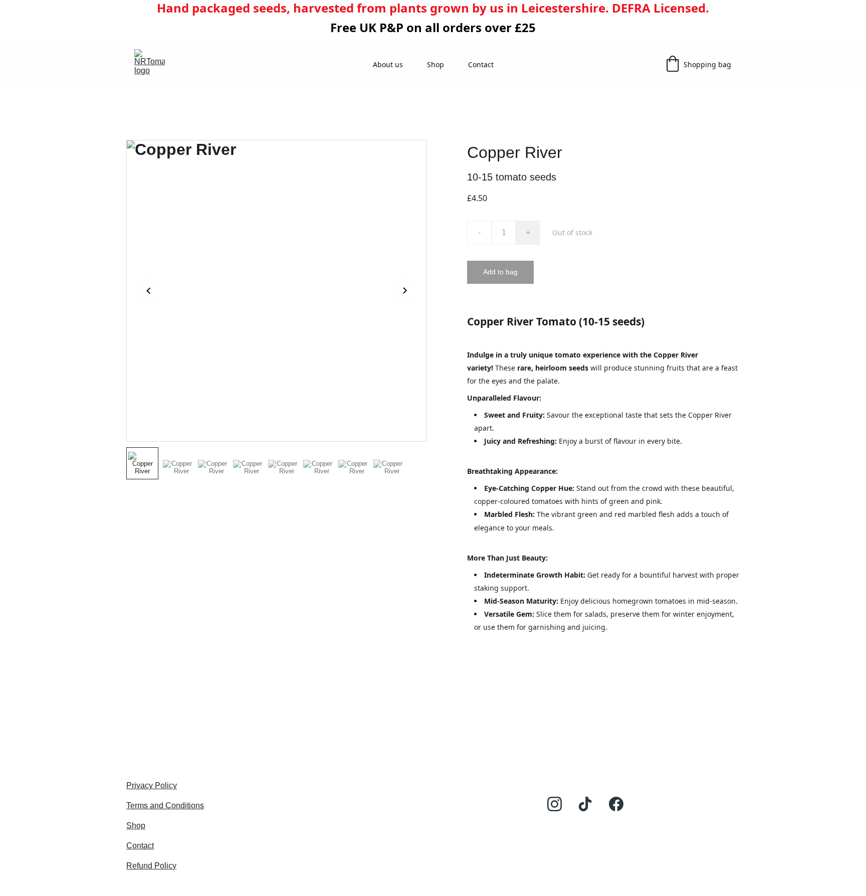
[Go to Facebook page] (616, 804)
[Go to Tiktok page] (585, 804)
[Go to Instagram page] (554, 804)
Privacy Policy (151, 785)
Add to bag (500, 272)
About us (388, 64)
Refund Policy (151, 865)
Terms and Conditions (165, 805)
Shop (435, 64)
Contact (481, 64)
